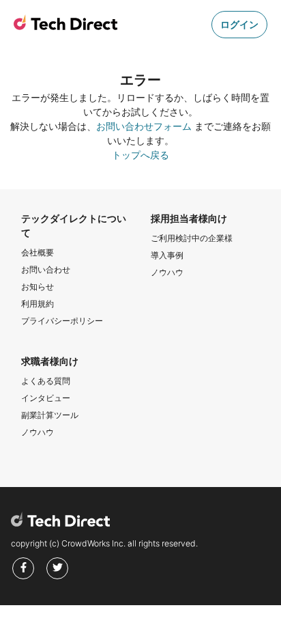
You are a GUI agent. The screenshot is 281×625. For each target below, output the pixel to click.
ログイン (239, 24)
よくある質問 (45, 381)
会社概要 (37, 252)
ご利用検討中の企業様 (192, 238)
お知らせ (37, 286)
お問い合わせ (45, 269)
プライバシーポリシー (62, 321)
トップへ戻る (140, 155)
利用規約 (37, 303)
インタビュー (45, 398)
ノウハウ (167, 272)
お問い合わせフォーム (144, 126)
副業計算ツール (49, 415)
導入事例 (167, 255)
